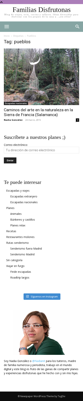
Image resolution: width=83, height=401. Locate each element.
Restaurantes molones (20, 237)
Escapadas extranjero (23, 196)
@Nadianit (38, 361)
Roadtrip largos (19, 277)
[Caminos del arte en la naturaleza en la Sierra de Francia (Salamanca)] (41, 76)
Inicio (7, 35)
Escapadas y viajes (18, 190)
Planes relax (17, 225)
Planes (10, 208)
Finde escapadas (20, 272)
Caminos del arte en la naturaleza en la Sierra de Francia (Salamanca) (38, 112)
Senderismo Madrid (22, 254)
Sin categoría (14, 260)
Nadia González (13, 119)
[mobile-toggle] (6, 26)
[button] (77, 26)
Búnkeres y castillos (22, 219)
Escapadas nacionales (16, 103)
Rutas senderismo (17, 243)
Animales (16, 214)
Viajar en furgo (15, 266)
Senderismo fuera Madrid (26, 248)
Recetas (11, 231)
